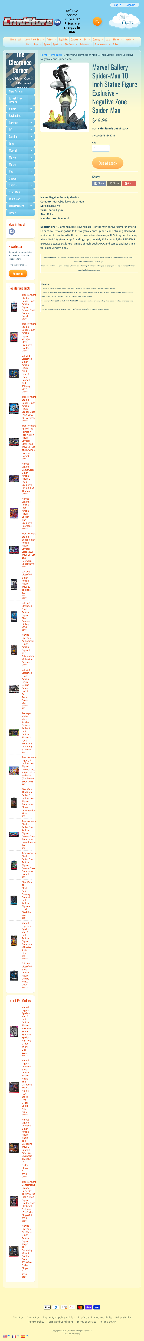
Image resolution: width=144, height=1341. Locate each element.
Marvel (118, 39)
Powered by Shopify (72, 1333)
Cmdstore (71, 1330)
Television (86, 44)
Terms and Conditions (60, 1322)
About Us (18, 1317)
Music (28, 44)
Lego (108, 39)
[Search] (97, 21)
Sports (58, 44)
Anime (52, 39)
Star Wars (71, 44)
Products (56, 55)
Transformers (103, 44)
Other (115, 44)
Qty (94, 143)
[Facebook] (12, 231)
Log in (117, 5)
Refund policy (108, 1322)
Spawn (47, 44)
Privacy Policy (123, 1317)
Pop (38, 44)
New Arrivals (15, 39)
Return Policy (36, 1322)
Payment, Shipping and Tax (59, 1317)
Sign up (130, 5)
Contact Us (33, 1317)
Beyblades (63, 39)
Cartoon (76, 39)
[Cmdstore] (32, 21)
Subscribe (18, 273)
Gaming (98, 39)
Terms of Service (86, 1322)
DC (87, 39)
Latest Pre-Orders (35, 39)
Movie (130, 39)
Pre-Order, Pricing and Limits (95, 1317)
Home (43, 55)
